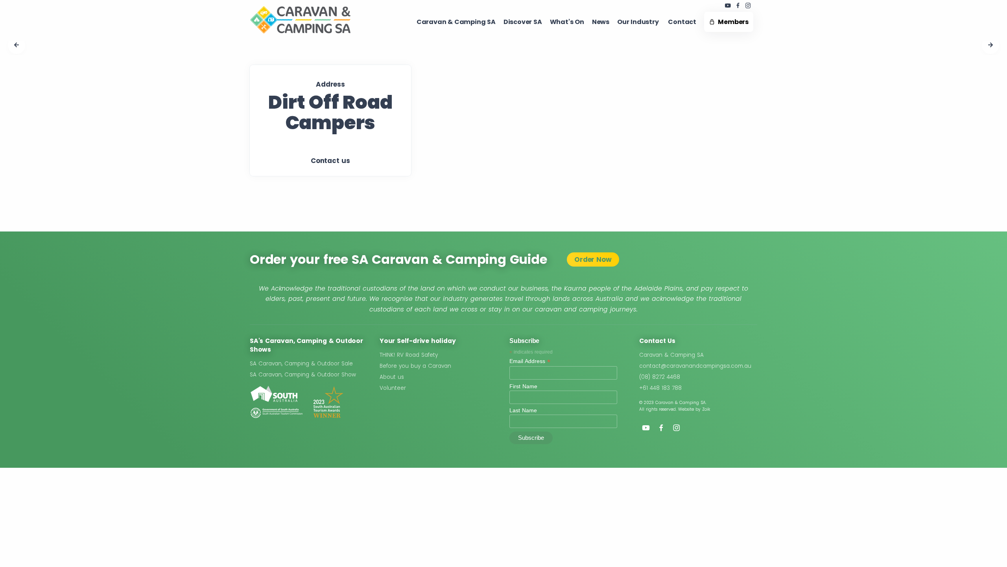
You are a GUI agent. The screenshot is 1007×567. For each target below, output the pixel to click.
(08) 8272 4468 (659, 377)
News (600, 21)
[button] (16, 45)
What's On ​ (567, 21)
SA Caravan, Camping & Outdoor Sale (301, 363)
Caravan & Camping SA (671, 355)
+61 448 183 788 (660, 388)
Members (732, 21)
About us (392, 377)
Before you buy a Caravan (415, 366)
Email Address (529, 361)
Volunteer (393, 388)
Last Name (523, 410)
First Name (523, 386)
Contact (682, 21)
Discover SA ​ (523, 21)
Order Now (592, 259)
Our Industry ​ (638, 21)
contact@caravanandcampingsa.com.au (695, 366)
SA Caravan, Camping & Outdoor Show (303, 374)
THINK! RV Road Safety (409, 355)
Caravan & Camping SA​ (456, 21)
